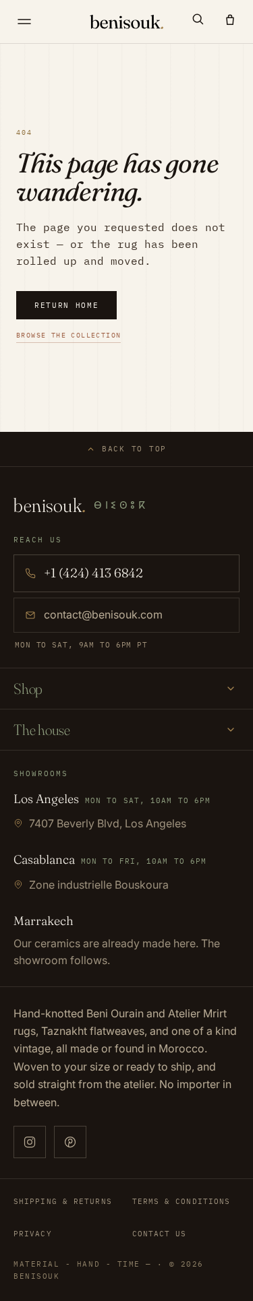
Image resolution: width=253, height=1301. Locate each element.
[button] (197, 19)
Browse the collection (68, 335)
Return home (66, 305)
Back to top (134, 448)
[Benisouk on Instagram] (29, 1142)
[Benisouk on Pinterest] (70, 1142)
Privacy (32, 1233)
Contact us (159, 1233)
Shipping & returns (62, 1201)
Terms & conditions (181, 1201)
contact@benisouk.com (103, 614)
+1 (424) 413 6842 (93, 573)
